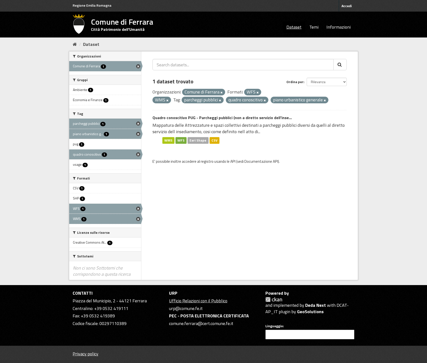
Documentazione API (261, 161)
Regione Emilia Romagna (92, 5)
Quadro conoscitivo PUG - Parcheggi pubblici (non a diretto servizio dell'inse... (222, 118)
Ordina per (294, 81)
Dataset (293, 27)
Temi (314, 27)
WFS (181, 140)
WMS (168, 140)
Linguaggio (274, 326)
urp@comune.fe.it (186, 308)
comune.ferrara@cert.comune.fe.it (201, 323)
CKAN (273, 299)
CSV (214, 140)
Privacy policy (85, 353)
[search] (340, 64)
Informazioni (338, 27)
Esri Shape (198, 140)
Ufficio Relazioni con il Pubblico (198, 300)
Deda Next (315, 305)
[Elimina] (221, 92)
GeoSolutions (310, 311)
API (232, 161)
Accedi (347, 5)
